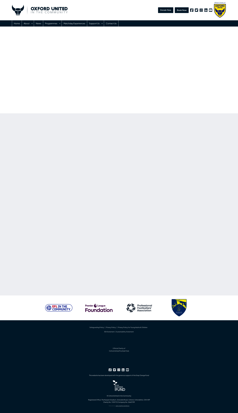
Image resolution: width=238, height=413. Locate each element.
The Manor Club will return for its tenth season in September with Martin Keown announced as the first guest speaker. (164, 174)
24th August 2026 (146, 169)
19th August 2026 (146, 192)
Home (17, 23)
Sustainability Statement (125, 332)
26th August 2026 (146, 147)
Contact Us (111, 23)
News (38, 23)
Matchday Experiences (74, 23)
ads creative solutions (122, 406)
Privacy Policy (111, 327)
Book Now (182, 10)
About (27, 23)
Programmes (51, 23)
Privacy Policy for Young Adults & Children (132, 327)
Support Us (94, 23)
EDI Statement (109, 332)
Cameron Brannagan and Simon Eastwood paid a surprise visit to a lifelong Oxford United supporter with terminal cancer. (165, 151)
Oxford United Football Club (119, 351)
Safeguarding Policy (96, 327)
